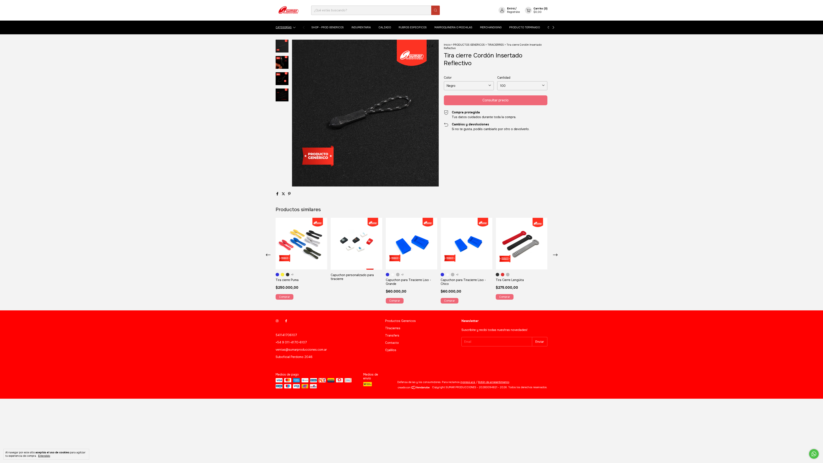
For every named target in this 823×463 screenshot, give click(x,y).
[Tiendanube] (414, 388)
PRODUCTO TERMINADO (524, 27)
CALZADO (384, 27)
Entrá (511, 8)
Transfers (392, 335)
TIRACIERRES (495, 45)
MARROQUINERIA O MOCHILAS (453, 27)
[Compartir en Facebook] (278, 194)
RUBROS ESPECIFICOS (413, 27)
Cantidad (503, 78)
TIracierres (392, 328)
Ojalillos (390, 350)
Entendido (44, 455)
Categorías (284, 27)
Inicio (447, 45)
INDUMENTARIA (361, 27)
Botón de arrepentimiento (493, 382)
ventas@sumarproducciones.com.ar (301, 350)
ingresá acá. (468, 382)
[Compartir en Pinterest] (289, 194)
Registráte (513, 12)
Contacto (392, 343)
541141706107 (286, 335)
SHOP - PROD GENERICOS (327, 27)
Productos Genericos (400, 321)
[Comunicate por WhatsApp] (814, 454)
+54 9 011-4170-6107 (291, 342)
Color (448, 78)
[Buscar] (435, 10)
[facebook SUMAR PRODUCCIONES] (286, 321)
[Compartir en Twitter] (284, 194)
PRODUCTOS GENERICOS (469, 45)
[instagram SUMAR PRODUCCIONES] (277, 321)
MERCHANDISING (491, 27)
